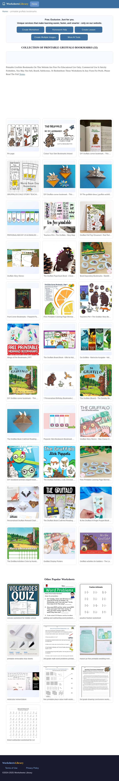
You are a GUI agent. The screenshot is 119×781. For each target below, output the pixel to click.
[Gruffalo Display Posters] (59, 543)
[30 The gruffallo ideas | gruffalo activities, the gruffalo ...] (96, 176)
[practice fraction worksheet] (96, 604)
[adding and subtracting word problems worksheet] (59, 607)
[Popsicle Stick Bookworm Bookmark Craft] (59, 421)
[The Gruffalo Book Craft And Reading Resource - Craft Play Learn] (23, 421)
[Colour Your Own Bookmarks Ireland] (59, 136)
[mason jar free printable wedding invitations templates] (96, 640)
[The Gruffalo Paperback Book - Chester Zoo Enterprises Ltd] (59, 258)
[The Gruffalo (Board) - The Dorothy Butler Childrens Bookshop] (96, 384)
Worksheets (13, 763)
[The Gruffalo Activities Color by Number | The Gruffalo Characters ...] (23, 549)
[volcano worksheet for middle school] (23, 600)
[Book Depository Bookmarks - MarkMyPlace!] (96, 258)
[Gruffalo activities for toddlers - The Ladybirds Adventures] (96, 543)
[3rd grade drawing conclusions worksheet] (95, 685)
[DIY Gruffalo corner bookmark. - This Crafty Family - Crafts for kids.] (96, 144)
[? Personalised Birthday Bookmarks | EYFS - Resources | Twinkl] (59, 380)
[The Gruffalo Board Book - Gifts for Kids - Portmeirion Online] (59, 339)
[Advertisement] (59, 98)
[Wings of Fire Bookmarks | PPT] (23, 353)
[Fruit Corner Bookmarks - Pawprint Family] (23, 298)
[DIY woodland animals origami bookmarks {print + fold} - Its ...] (23, 470)
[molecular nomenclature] (23, 681)
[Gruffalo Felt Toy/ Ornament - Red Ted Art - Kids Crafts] (96, 217)
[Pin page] (23, 136)
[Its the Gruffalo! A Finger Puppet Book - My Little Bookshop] (96, 508)
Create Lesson (88, 29)
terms (22, 74)
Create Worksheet (30, 29)
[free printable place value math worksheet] (59, 686)
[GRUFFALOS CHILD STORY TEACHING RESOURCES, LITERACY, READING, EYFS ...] (23, 176)
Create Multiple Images (45, 37)
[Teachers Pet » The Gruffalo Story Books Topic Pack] (96, 299)
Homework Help (59, 29)
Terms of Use (11, 768)
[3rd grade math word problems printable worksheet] (59, 645)
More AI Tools (74, 37)
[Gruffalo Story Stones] (23, 258)
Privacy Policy (32, 768)
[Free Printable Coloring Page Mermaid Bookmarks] (59, 305)
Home (34, 4)
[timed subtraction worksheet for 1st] (23, 726)
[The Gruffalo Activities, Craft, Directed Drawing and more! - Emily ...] (59, 469)
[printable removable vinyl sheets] (23, 641)
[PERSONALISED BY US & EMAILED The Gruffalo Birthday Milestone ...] (23, 217)
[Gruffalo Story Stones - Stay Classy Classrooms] (96, 429)
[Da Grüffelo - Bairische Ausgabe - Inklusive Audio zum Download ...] (96, 339)
